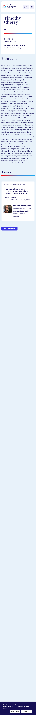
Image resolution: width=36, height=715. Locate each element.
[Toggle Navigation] (32, 7)
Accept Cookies (15, 711)
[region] (18, 708)
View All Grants (9, 228)
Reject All (26, 711)
